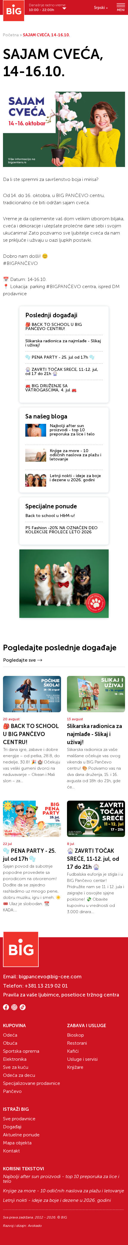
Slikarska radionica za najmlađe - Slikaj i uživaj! (63, 343)
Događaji (12, 1127)
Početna (11, 35)
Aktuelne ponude (21, 1135)
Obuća (10, 1043)
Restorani (77, 1043)
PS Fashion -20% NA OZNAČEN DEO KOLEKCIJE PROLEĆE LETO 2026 (61, 530)
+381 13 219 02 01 (46, 986)
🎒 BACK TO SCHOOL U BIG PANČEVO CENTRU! (53, 326)
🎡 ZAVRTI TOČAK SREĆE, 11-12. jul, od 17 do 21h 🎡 (61, 371)
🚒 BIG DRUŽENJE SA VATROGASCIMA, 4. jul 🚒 (51, 388)
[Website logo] (13, 10)
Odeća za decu (19, 1075)
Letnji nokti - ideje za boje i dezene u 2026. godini (75, 477)
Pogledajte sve (19, 660)
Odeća (10, 1035)
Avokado (35, 1226)
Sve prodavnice (19, 1118)
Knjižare (75, 1067)
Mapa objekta (17, 1143)
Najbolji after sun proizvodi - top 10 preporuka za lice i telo (72, 430)
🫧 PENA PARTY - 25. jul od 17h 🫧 (59, 357)
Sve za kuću (15, 1067)
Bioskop (75, 1035)
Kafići (73, 1051)
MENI (121, 10)
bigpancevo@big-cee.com (50, 977)
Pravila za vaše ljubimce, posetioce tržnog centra (61, 995)
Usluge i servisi (82, 1059)
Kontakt (11, 1151)
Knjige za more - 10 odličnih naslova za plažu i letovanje (75, 455)
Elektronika (14, 1059)
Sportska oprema (21, 1051)
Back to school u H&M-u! (50, 515)
